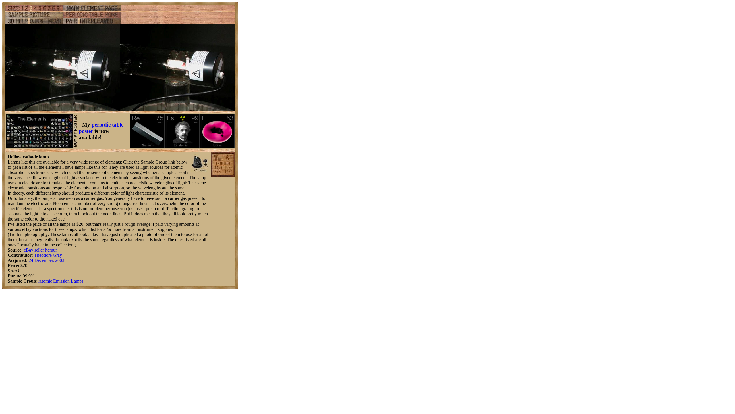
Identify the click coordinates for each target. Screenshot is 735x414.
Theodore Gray (48, 255)
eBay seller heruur (40, 250)
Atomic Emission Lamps (60, 281)
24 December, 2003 (46, 260)
